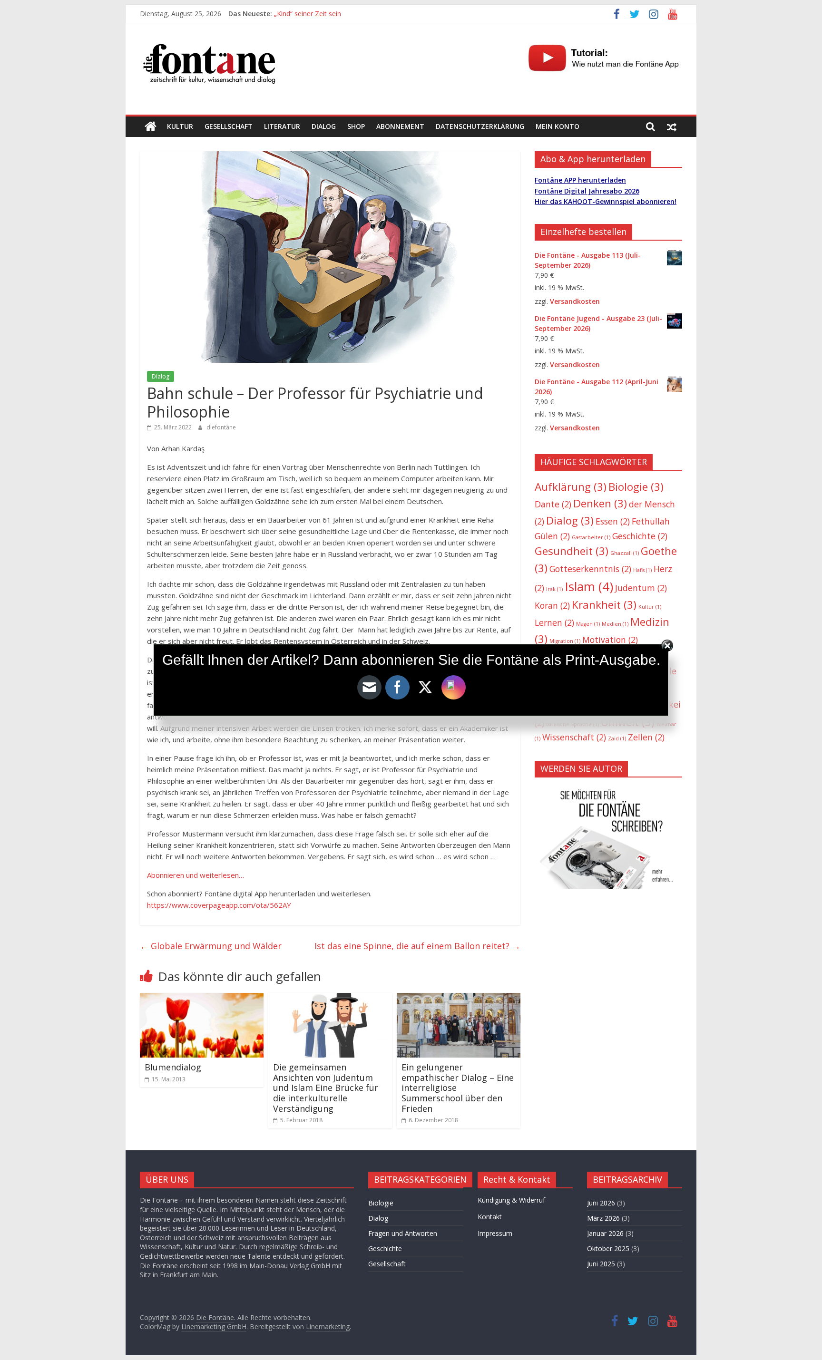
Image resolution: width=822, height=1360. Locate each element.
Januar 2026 (605, 1233)
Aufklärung (571, 486)
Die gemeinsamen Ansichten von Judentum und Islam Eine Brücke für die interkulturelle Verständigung (325, 1087)
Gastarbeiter (591, 537)
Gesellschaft (229, 126)
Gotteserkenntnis (590, 568)
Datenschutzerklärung (480, 126)
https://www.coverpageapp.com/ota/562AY (219, 905)
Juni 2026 (601, 1202)
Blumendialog (173, 1067)
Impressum (495, 1233)
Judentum (641, 587)
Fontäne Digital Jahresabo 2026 (587, 190)
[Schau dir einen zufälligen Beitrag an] (671, 126)
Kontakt (490, 1216)
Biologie (636, 486)
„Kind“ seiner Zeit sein (307, 13)
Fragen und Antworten (402, 1233)
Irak (554, 589)
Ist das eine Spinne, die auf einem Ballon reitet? (417, 946)
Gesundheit (571, 551)
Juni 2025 (601, 1263)
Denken (600, 503)
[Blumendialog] (202, 998)
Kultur (180, 126)
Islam (589, 586)
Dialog (324, 126)
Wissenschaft (574, 737)
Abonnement (400, 126)
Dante (553, 504)
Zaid (617, 738)
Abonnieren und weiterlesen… (195, 875)
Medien (615, 624)
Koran (552, 605)
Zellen (646, 737)
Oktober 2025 (608, 1248)
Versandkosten (575, 301)
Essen (613, 521)
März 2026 (603, 1218)
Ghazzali (624, 553)
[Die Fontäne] (150, 126)
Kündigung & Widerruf (511, 1200)
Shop (356, 126)
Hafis (642, 570)
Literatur (282, 126)
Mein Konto (557, 126)
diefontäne (221, 427)
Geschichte (639, 536)
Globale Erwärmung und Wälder (211, 946)
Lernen (554, 622)
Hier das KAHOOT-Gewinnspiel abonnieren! (605, 201)
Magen (588, 624)
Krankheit (604, 604)
